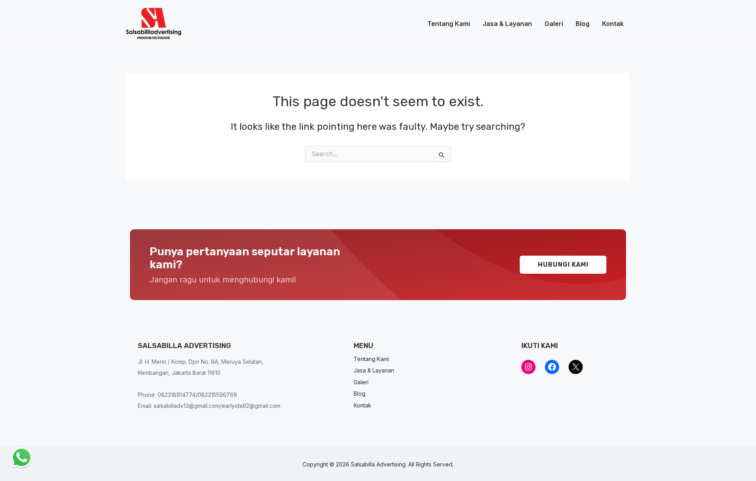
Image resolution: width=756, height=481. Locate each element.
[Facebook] (552, 367)
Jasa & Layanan (507, 24)
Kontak (613, 24)
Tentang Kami (448, 24)
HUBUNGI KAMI (563, 264)
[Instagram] (528, 367)
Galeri (554, 24)
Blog (582, 24)
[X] (576, 367)
